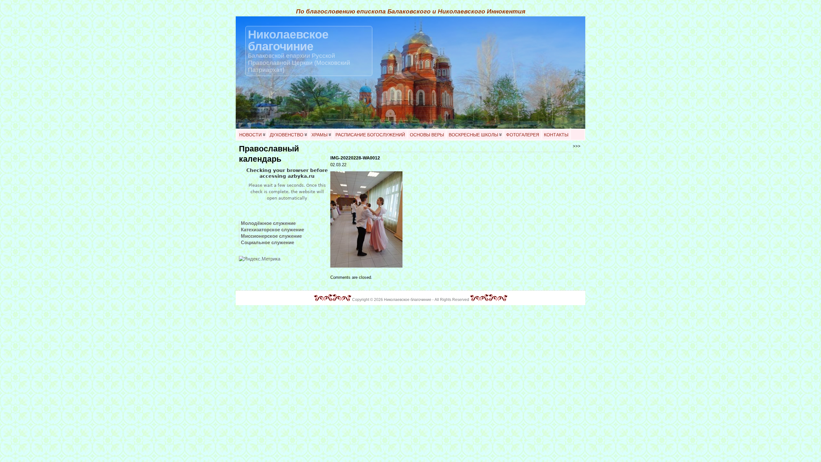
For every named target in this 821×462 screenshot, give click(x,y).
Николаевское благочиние (288, 40)
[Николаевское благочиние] (410, 72)
